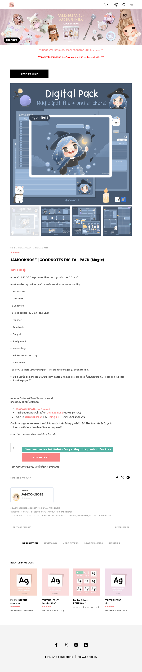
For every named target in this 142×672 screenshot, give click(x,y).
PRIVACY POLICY (87, 657)
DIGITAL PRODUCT (25, 248)
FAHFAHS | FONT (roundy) (18, 601)
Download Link (55, 413)
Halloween (94, 515)
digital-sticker (68, 515)
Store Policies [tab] (93, 543)
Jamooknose (32, 494)
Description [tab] (30, 543)
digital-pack (53, 515)
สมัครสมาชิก (33, 417)
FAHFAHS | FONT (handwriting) (50, 601)
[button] (107, 4)
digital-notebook (38, 515)
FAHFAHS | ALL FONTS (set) (80, 601)
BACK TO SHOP (29, 73)
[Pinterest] (129, 478)
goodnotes (82, 515)
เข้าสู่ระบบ (56, 417)
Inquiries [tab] (114, 543)
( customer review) (71, 252)
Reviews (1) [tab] (50, 543)
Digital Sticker (41, 248)
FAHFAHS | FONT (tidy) (113, 601)
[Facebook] (118, 478)
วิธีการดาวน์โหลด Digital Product (33, 409)
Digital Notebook (31, 512)
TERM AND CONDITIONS (59, 657)
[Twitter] (123, 478)
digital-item (22, 515)
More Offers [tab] (70, 543)
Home (12, 248)
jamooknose (106, 515)
